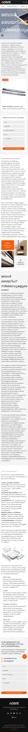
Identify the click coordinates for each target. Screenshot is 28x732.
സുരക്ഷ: (5, 590)
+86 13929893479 (9, 661)
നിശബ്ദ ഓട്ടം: (6, 619)
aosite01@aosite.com (10, 658)
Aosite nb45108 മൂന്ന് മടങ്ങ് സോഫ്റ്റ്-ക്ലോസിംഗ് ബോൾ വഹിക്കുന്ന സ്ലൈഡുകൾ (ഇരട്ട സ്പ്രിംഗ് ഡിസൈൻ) (12, 107)
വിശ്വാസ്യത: (7, 577)
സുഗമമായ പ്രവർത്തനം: (10, 604)
